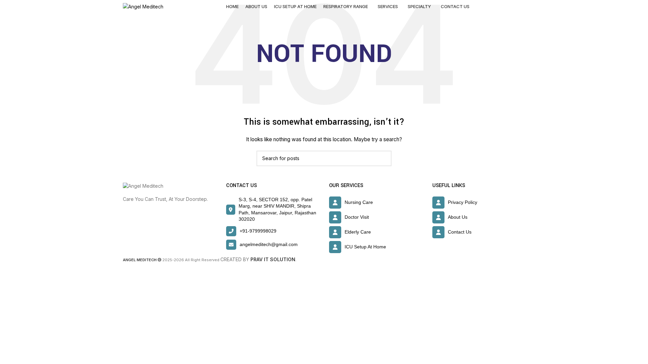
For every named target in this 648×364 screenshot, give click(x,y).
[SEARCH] (384, 158)
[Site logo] (143, 6)
